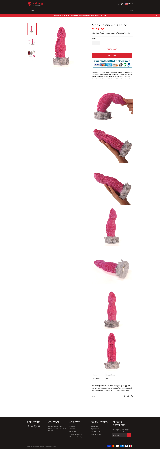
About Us (72, 429)
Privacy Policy (95, 426)
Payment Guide (95, 431)
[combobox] (129, 4)
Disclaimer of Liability (75, 437)
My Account (72, 426)
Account (130, 11)
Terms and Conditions (75, 434)
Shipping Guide (95, 429)
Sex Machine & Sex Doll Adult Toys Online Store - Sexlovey (44, 446)
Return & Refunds (96, 434)
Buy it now (112, 55)
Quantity (94, 38)
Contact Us (72, 431)
